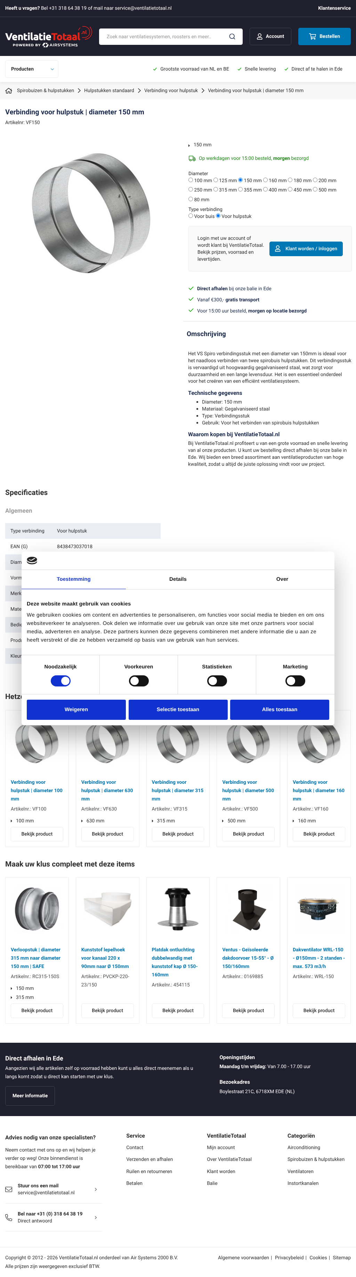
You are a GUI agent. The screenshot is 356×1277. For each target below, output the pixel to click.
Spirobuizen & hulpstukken (316, 1159)
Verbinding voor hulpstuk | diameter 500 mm (248, 790)
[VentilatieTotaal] (48, 36)
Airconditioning (304, 1147)
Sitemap (342, 1257)
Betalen (134, 1183)
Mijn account (221, 1147)
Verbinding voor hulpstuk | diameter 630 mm (107, 790)
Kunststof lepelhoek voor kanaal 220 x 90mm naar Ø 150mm (105, 958)
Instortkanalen (303, 1183)
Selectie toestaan (178, 710)
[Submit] (232, 36)
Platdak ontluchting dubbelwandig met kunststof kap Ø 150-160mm (175, 962)
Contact (134, 1147)
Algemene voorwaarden (243, 1257)
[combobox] (171, 37)
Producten (22, 69)
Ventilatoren (301, 1171)
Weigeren (76, 710)
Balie (212, 1183)
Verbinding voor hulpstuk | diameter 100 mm (37, 790)
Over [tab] (282, 579)
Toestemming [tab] (74, 579)
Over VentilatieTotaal (229, 1159)
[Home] (10, 90)
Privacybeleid (289, 1257)
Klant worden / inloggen (311, 248)
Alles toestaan (280, 710)
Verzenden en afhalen (149, 1159)
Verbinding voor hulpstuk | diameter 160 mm (319, 790)
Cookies (318, 1257)
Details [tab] (178, 579)
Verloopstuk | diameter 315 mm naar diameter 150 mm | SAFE (35, 958)
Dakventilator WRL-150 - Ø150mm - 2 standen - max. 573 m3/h (319, 958)
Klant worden (221, 1171)
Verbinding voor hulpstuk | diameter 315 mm (178, 790)
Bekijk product (37, 834)
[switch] (139, 680)
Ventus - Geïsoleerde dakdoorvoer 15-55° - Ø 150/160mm (248, 958)
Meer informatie (30, 1095)
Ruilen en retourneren (149, 1171)
